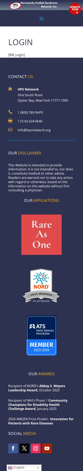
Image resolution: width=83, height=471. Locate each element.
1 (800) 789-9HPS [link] (30, 112)
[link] (41, 304)
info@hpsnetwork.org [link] (34, 130)
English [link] (18, 467)
